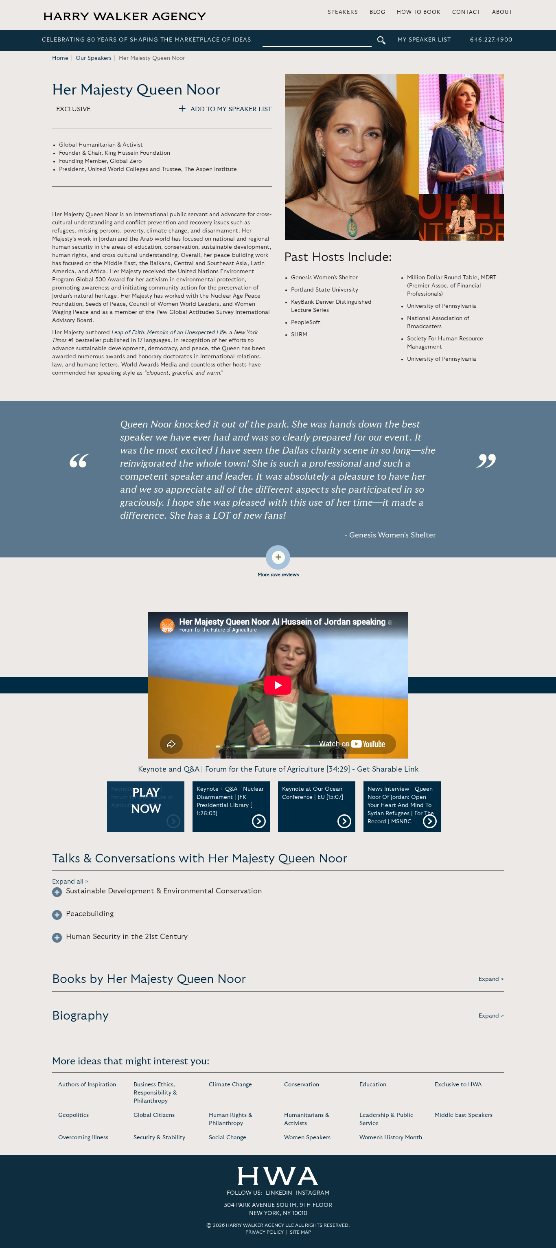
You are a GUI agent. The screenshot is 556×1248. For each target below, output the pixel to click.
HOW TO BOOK (419, 12)
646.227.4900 (491, 40)
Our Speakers (94, 58)
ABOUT (502, 12)
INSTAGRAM (312, 1193)
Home (60, 58)
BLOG (377, 12)
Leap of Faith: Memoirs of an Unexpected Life (169, 333)
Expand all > (70, 881)
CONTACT (466, 12)
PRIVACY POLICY (264, 1232)
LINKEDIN (279, 1193)
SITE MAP (300, 1232)
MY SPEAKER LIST (424, 40)
